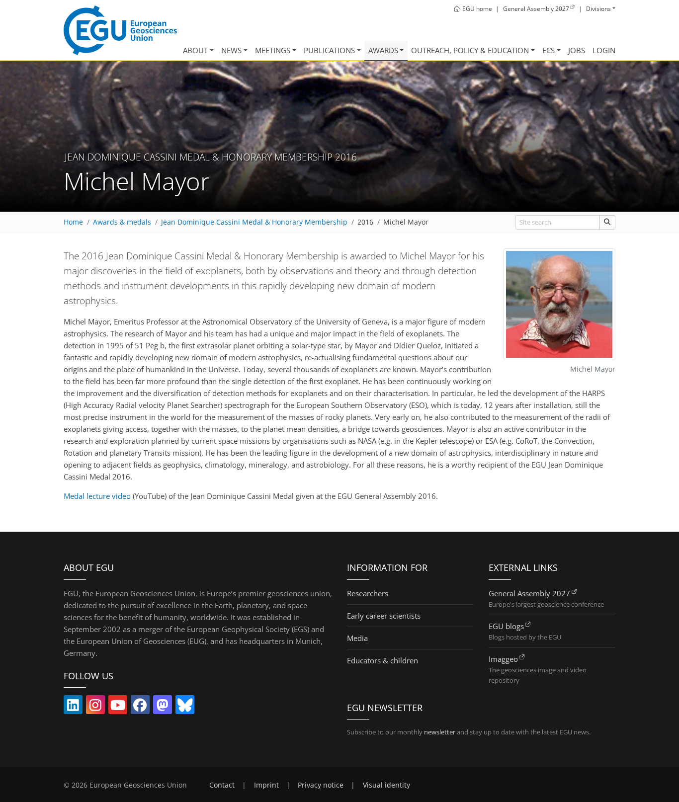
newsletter (439, 731)
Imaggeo (503, 659)
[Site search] (607, 222)
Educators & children (382, 660)
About (195, 50)
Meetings (272, 50)
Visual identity (386, 785)
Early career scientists (384, 616)
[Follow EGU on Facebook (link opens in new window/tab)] (140, 707)
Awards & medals (122, 222)
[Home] (120, 30)
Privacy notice (320, 785)
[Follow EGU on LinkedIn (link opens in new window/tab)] (73, 707)
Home (73, 222)
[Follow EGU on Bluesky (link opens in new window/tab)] (184, 707)
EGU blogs (506, 626)
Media (357, 638)
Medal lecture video (97, 496)
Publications (329, 50)
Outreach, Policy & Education (470, 50)
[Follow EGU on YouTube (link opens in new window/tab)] (117, 707)
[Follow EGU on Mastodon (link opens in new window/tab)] (162, 707)
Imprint (266, 785)
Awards (383, 50)
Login (604, 50)
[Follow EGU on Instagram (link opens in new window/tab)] (95, 707)
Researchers (367, 593)
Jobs (576, 50)
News (231, 50)
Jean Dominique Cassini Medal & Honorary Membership (254, 222)
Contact (222, 785)
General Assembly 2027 (529, 593)
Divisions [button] (598, 8)
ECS (548, 50)
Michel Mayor (405, 222)
